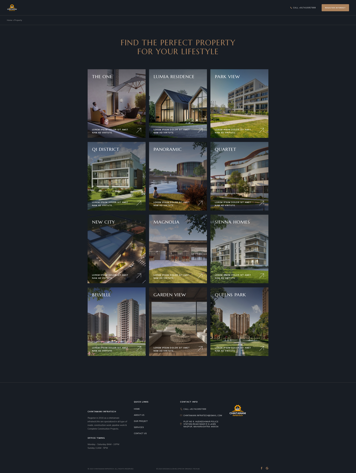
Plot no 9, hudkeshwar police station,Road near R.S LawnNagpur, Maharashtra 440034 (201, 424)
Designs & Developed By (173, 469)
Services (139, 427)
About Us (139, 415)
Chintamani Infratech (104, 469)
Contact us (140, 433)
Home (137, 409)
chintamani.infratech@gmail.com (202, 415)
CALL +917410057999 (195, 409)
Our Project (141, 421)
